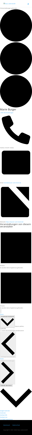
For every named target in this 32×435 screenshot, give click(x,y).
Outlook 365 (3, 415)
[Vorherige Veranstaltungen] (0, 310)
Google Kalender (5, 411)
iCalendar (3, 413)
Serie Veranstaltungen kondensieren (13, 330)
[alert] (16, 249)
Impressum (6, 425)
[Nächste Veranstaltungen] (0, 312)
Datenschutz (16, 425)
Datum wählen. (19, 326)
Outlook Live (3, 417)
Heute (2, 314)
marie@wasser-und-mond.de (12, 183)
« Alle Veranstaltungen (6, 113)
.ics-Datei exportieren (6, 419)
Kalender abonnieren (6, 385)
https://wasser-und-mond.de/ (14, 222)
